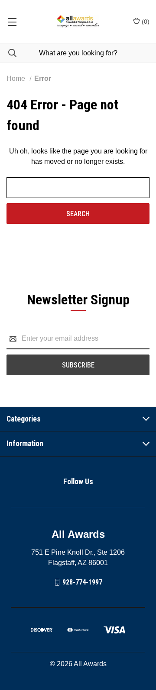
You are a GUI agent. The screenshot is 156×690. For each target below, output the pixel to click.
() (145, 21)
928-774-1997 (82, 582)
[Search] (8, 53)
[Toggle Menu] (12, 21)
